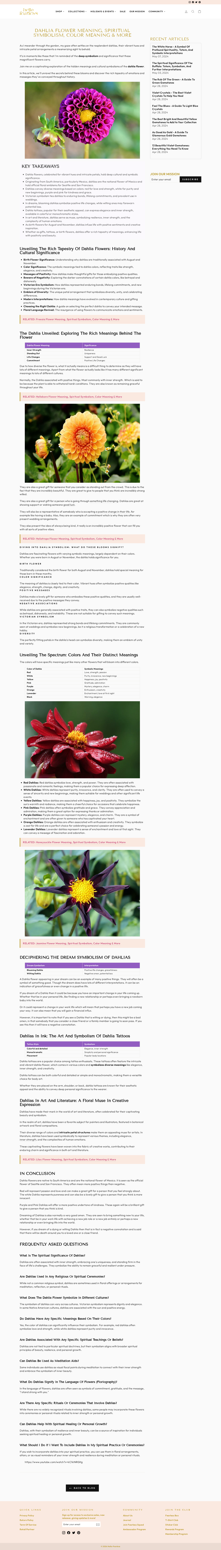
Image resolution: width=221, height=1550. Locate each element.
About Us (128, 1515)
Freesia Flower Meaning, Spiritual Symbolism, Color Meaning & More (77, 319)
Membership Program (176, 1534)
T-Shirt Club (171, 1520)
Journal (127, 1520)
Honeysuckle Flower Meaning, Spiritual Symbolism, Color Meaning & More (81, 842)
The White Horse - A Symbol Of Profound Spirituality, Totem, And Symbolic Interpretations (172, 50)
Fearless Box (172, 1515)
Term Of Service (28, 1524)
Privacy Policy (27, 1515)
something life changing (104, 501)
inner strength (28, 1139)
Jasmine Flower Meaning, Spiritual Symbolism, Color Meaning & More (78, 943)
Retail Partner (27, 1529)
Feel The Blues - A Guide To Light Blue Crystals (175, 107)
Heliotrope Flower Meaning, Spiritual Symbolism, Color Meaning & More (79, 538)
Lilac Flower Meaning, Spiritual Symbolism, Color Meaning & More (76, 1159)
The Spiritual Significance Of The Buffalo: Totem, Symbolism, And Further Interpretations (172, 66)
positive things (71, 380)
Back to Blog (84, 1488)
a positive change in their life (113, 511)
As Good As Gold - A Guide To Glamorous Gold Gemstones (170, 134)
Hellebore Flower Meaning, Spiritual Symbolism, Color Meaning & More (79, 396)
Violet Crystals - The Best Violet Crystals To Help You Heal (171, 94)
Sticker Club (171, 1524)
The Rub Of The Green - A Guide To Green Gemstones (173, 81)
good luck (69, 504)
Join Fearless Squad (133, 1524)
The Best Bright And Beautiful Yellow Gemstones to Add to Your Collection (174, 120)
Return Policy (27, 1520)
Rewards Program (174, 1529)
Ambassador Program (134, 1529)
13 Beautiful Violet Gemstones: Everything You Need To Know (171, 147)
